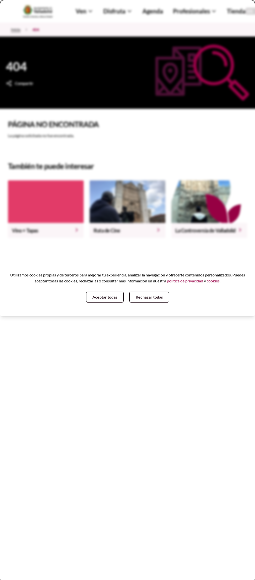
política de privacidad (185, 280)
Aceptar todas (104, 297)
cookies (213, 280)
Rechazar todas (149, 297)
